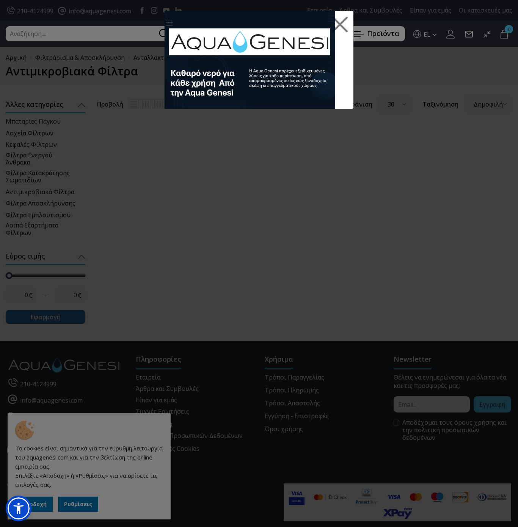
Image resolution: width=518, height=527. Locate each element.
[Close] (340, 24)
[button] (19, 508)
